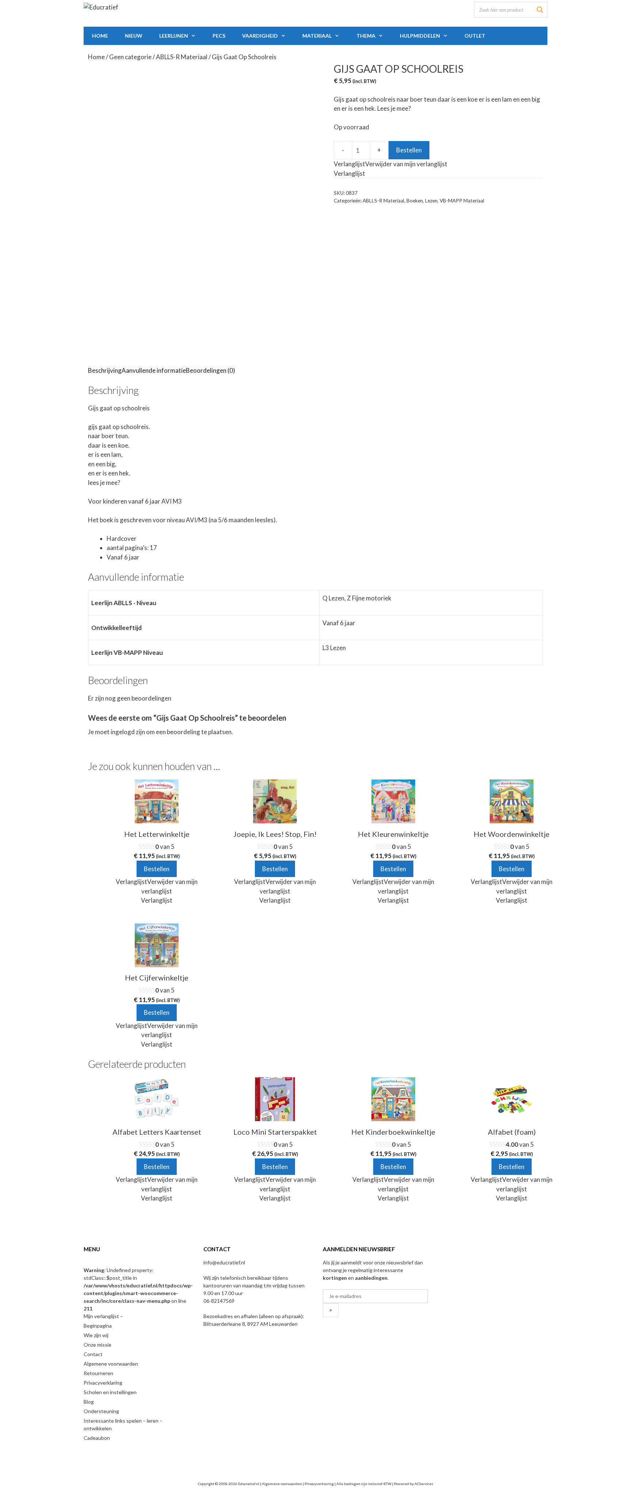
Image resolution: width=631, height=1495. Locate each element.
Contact (93, 1354)
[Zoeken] (539, 9)
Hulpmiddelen (420, 36)
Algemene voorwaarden (111, 1364)
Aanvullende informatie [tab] (154, 370)
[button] (390, 164)
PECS (219, 36)
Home (100, 36)
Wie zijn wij (96, 1335)
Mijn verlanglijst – (103, 1316)
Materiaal (317, 36)
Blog (89, 1402)
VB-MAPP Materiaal (462, 201)
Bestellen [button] (156, 869)
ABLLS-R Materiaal (181, 57)
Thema (365, 36)
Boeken (414, 201)
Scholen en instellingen (110, 1392)
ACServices (423, 1483)
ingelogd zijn (128, 732)
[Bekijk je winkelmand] (537, 36)
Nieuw (133, 36)
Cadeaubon (97, 1438)
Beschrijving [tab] (105, 370)
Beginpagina (98, 1326)
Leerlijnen (173, 36)
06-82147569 (218, 1301)
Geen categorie (130, 57)
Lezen (431, 201)
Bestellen (409, 150)
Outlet (474, 36)
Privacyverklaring (103, 1383)
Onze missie (97, 1345)
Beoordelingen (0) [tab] (210, 370)
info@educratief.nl (224, 1262)
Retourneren (98, 1373)
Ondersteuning (101, 1411)
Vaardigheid (260, 36)
